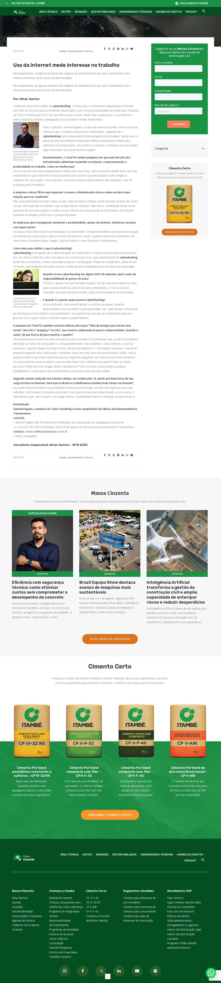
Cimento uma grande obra (64, 902)
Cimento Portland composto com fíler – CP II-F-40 (136, 772)
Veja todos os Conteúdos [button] (110, 639)
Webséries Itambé (60, 898)
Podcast (191, 11)
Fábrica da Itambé (178, 916)
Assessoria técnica (178, 947)
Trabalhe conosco (60, 956)
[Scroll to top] (107, 976)
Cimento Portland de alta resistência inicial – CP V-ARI (188, 772)
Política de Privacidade (63, 952)
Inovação (81, 11)
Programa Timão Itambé (181, 943)
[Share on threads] (114, 49)
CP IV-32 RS (93, 902)
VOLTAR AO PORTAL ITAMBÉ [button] (28, 3)
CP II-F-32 (92, 898)
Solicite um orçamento (181, 907)
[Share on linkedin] (123, 49)
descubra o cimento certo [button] (110, 815)
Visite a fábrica (58, 938)
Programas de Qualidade (64, 929)
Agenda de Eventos (169, 11)
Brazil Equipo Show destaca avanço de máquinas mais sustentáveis (107, 587)
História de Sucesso (61, 934)
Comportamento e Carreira (80, 51)
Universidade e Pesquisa (135, 11)
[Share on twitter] (109, 49)
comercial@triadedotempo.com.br (46, 431)
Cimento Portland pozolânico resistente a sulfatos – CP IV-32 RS (31, 772)
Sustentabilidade (103, 11)
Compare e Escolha (97, 916)
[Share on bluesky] (131, 49)
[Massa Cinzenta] (18, 12)
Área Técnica (48, 11)
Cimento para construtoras (139, 907)
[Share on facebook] (105, 49)
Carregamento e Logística (183, 925)
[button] (7, 3)
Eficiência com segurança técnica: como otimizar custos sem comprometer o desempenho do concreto (40, 590)
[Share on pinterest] (118, 49)
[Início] (193, 3)
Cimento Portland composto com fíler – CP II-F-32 (83, 772)
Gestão (66, 11)
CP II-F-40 (92, 911)
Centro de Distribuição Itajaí (184, 929)
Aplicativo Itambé (97, 920)
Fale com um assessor (180, 911)
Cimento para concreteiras (139, 911)
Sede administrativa (179, 920)
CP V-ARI (91, 907)
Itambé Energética (60, 947)
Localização (56, 943)
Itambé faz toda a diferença (66, 907)
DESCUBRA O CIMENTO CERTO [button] (179, 232)
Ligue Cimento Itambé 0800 (184, 902)
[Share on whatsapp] (127, 49)
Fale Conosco (175, 898)
